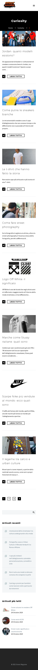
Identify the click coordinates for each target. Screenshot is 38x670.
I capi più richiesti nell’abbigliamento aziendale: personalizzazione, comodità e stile (20, 560)
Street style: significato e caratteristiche (20, 630)
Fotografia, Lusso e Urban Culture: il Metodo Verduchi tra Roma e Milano (20, 544)
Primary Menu (34, 5)
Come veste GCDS (17, 619)
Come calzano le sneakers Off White (21, 608)
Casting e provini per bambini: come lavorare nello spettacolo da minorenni (20, 586)
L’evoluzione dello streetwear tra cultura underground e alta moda (21, 532)
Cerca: (33, 512)
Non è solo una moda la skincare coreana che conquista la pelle (20, 573)
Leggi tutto (16, 76)
